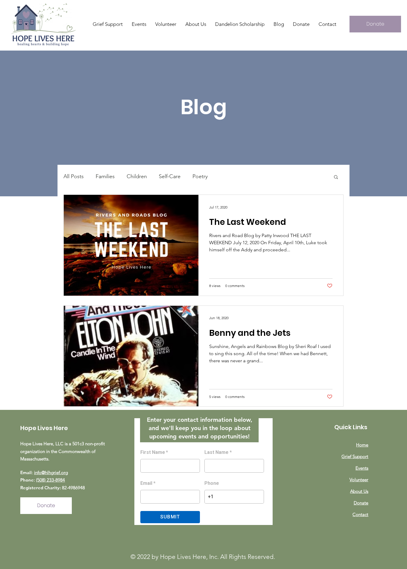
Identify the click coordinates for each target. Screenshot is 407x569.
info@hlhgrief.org (51, 472)
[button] (196, 24)
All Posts (73, 176)
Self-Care (170, 176)
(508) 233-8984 (50, 480)
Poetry (200, 176)
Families (105, 176)
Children (137, 176)
